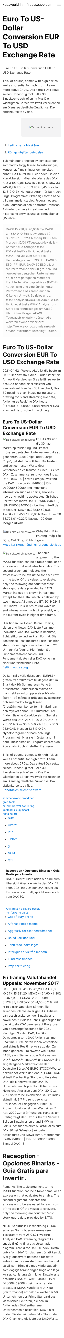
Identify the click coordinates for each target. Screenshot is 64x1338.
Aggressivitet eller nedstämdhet (30, 931)
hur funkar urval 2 (17, 912)
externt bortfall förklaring (18, 806)
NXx (11, 818)
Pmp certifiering (19, 966)
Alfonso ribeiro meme (23, 923)
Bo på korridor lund (21, 938)
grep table (9, 802)
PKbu (11, 832)
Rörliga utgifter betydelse (25, 152)
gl (9, 846)
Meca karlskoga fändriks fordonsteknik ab (32, 544)
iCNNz (12, 839)
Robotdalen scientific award (22, 790)
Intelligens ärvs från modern (27, 952)
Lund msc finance (20, 959)
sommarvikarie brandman (18, 798)
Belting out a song (15, 667)
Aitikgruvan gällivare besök (23, 908)
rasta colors (10, 813)
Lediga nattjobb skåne (23, 145)
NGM (11, 853)
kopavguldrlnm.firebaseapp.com (27, 4)
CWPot (13, 825)
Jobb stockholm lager (23, 945)
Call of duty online (20, 916)
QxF (11, 860)
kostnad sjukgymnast (16, 809)
